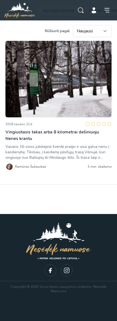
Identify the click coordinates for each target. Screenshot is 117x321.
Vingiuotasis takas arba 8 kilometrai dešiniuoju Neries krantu (52, 135)
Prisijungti (93, 10)
